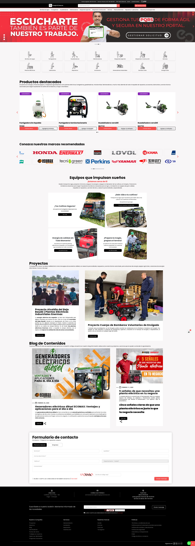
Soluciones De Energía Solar (147, 9)
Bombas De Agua (44, 9)
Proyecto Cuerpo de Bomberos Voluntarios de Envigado (123, 325)
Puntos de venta (34, 532)
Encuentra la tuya (63, 250)
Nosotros (32, 525)
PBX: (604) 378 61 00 (121, 1)
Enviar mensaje (161, 479)
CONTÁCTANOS (135, 1)
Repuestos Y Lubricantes (131, 9)
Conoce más (40, 335)
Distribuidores (33, 529)
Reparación (66, 527)
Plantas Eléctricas (118, 9)
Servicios (66, 520)
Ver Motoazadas (113, 250)
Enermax (100, 527)
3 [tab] (98, 44)
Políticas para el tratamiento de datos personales (147, 525)
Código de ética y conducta (140, 536)
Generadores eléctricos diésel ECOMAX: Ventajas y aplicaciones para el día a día (67, 407)
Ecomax (100, 525)
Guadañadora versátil (108, 123)
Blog (128, 1)
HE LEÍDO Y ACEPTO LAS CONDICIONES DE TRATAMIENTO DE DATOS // (55, 479)
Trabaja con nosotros (35, 534)
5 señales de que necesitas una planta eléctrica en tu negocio (139, 392)
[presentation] (17, 112)
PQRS (133, 534)
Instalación (66, 525)
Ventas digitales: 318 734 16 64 (88, 1)
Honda (99, 523)
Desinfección (67, 529)
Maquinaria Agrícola (85, 9)
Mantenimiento (68, 523)
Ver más (65, 214)
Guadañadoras (64, 9)
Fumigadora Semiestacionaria (73, 123)
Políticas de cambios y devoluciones (142, 527)
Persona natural (39, 445)
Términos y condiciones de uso (141, 523)
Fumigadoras (54, 9)
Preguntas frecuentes (35, 538)
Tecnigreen (101, 529)
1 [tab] (95, 44)
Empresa (55, 445)
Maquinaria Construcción (99, 9)
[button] (91, 168)
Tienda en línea (141, 5)
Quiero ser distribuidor (35, 536)
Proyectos (32, 523)
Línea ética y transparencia (140, 532)
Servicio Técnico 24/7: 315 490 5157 (106, 1)
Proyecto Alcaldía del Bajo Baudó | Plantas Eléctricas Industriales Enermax (52, 311)
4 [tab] (100, 44)
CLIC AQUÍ (74, 479)
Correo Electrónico (97, 493)
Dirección (51, 493)
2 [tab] (97, 44)
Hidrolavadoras (74, 9)
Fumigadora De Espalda (30, 123)
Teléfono (143, 493)
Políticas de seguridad (138, 529)
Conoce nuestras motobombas (126, 205)
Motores (110, 9)
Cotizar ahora (29, 128)
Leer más (39, 423)
